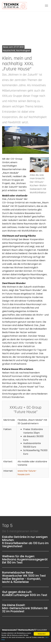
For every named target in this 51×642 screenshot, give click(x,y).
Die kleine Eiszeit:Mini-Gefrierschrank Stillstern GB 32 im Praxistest (24, 608)
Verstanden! (42, 634)
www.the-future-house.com (27, 472)
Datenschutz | (27, 630)
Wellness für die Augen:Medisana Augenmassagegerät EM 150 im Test (25, 559)
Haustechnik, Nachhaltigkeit (16, 50)
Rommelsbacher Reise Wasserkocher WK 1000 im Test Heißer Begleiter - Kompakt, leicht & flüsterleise (24, 577)
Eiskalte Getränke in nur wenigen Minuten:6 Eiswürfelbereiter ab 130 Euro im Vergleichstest (25, 541)
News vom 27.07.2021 (13, 47)
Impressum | (10, 630)
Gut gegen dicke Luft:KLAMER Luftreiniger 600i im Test (24, 593)
